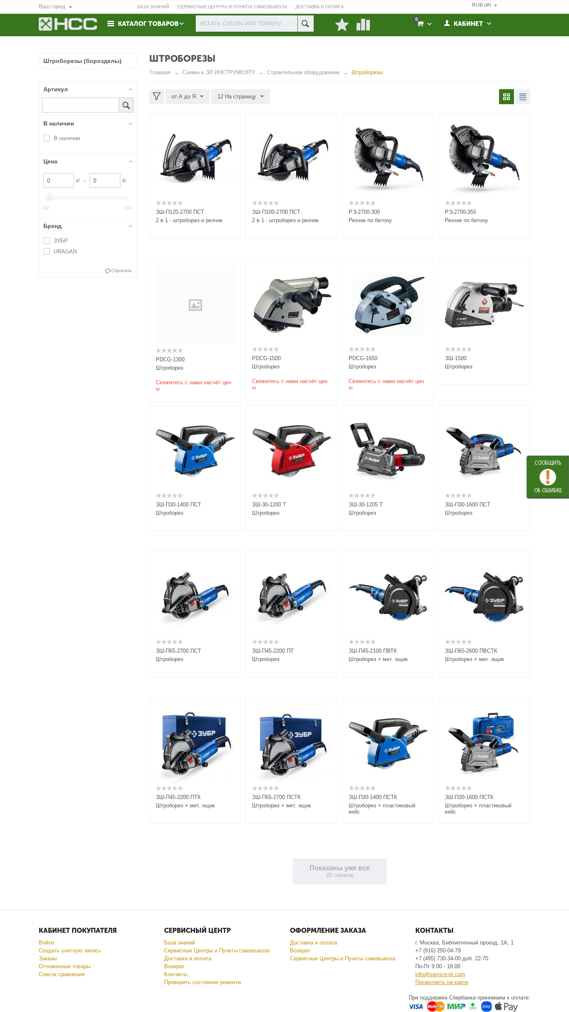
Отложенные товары (64, 966)
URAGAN (65, 251)
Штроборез (169, 368)
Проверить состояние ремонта (202, 982)
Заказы (48, 958)
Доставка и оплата (187, 958)
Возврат (174, 966)
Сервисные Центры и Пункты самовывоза (217, 950)
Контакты (175, 974)
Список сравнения (62, 974)
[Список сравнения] (363, 25)
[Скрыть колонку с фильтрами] (156, 96)
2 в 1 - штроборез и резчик (189, 220)
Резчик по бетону (370, 220)
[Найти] (305, 23)
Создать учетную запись (70, 950)
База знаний (179, 942)
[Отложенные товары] (342, 25)
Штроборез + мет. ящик (378, 659)
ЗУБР (61, 241)
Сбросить (121, 270)
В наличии (67, 138)
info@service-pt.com (440, 974)
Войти (46, 942)
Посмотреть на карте (441, 982)
